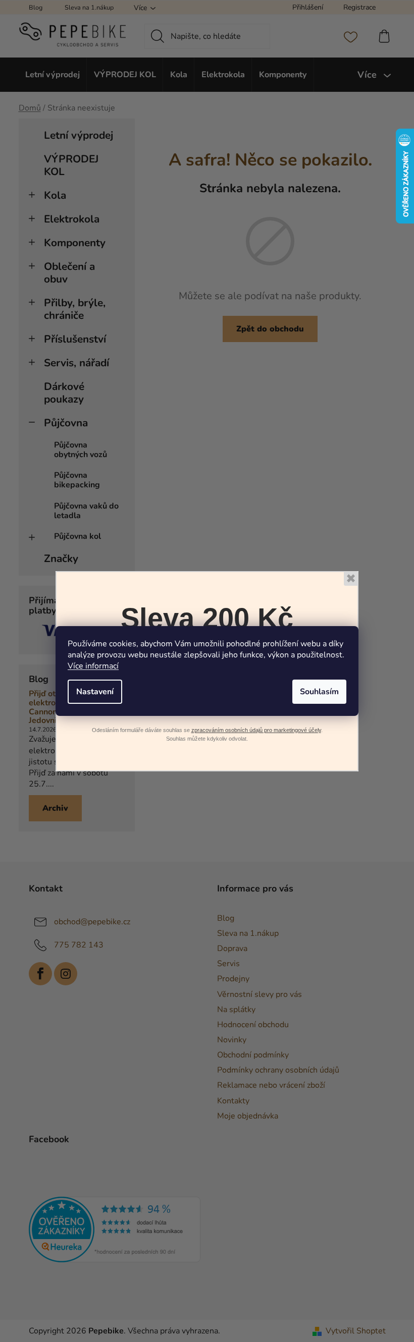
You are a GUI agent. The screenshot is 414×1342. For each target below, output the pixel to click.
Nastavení (95, 691)
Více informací (93, 666)
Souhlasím (319, 691)
